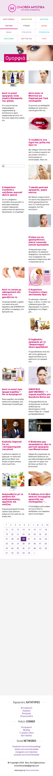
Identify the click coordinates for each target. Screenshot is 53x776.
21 (18, 534)
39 (29, 544)
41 (40, 544)
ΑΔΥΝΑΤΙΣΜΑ (26, 19)
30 (23, 539)
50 (46, 548)
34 (46, 539)
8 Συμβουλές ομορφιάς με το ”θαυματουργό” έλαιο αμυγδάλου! (38, 343)
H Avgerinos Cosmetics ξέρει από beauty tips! (38, 292)
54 (23, 553)
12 (12, 530)
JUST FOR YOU (26, 39)
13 (18, 530)
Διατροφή (26, 713)
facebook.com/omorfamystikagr (26, 746)
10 (47, 525)
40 (35, 544)
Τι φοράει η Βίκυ (26, 733)
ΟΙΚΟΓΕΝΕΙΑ (9, 39)
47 (29, 548)
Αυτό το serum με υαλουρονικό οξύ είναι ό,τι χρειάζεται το (11, 293)
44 (12, 548)
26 (46, 534)
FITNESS (26, 26)
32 (35, 539)
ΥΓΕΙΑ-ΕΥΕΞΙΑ (44, 32)
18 (46, 530)
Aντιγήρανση (26, 708)
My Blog (26, 730)
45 (18, 548)
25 (40, 534)
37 (18, 544)
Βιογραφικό (26, 727)
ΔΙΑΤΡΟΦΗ (44, 19)
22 (23, 534)
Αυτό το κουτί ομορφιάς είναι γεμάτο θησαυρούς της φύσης (12, 97)
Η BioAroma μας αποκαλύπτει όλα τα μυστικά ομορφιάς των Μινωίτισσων (40, 445)
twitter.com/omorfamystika (26, 749)
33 (40, 539)
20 (12, 534)
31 (29, 539)
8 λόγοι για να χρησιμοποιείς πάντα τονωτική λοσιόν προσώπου (39, 241)
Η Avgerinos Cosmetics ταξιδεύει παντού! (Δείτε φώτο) (12, 191)
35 (7, 544)
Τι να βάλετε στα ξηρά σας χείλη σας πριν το (39, 142)
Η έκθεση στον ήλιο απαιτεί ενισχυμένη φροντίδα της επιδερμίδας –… (39, 498)
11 (7, 530)
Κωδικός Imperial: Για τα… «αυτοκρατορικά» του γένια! (12, 445)
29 (18, 539)
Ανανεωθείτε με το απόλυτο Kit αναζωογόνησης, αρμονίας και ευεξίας (12, 499)
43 (7, 548)
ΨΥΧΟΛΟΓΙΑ (26, 32)
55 (29, 553)
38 (23, 544)
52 (12, 553)
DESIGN (44, 26)
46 (23, 548)
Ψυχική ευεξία (26, 716)
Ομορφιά (26, 711)
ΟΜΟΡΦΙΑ (9, 26)
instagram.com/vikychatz (26, 752)
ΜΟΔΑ (8, 32)
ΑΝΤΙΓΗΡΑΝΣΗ (9, 19)
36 (12, 544)
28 (12, 539)
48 (35, 548)
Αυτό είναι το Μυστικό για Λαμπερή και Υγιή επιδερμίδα (38, 97)
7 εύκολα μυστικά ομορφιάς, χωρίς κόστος (38, 190)
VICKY (44, 39)
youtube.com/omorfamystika (26, 755)
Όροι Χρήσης (26, 735)
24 (35, 534)
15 (29, 530)
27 (7, 539)
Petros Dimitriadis (32, 770)
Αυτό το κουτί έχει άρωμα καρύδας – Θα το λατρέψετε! (12, 392)
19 (7, 534)
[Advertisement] (26, 592)
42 (46, 544)
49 (40, 548)
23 (29, 534)
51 (7, 553)
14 (23, 530)
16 (35, 530)
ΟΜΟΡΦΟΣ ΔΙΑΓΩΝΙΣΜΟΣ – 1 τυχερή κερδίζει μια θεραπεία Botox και (40, 393)
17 (40, 530)
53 (18, 553)
